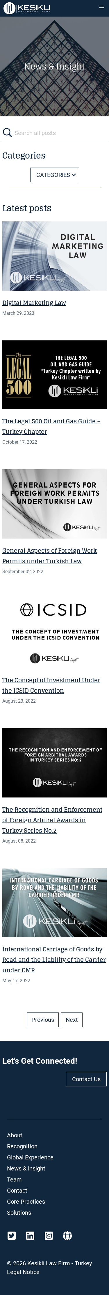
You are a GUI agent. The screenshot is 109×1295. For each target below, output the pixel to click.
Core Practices (26, 1201)
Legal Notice (23, 1272)
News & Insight (26, 1168)
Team (14, 1179)
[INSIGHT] (54, 256)
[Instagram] (48, 1235)
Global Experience (30, 1157)
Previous (42, 1019)
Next (72, 1019)
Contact (17, 1190)
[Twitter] (11, 1235)
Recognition (22, 1146)
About (14, 1135)
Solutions (19, 1212)
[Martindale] (67, 1235)
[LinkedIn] (30, 1235)
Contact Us (86, 1079)
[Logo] (26, 8)
